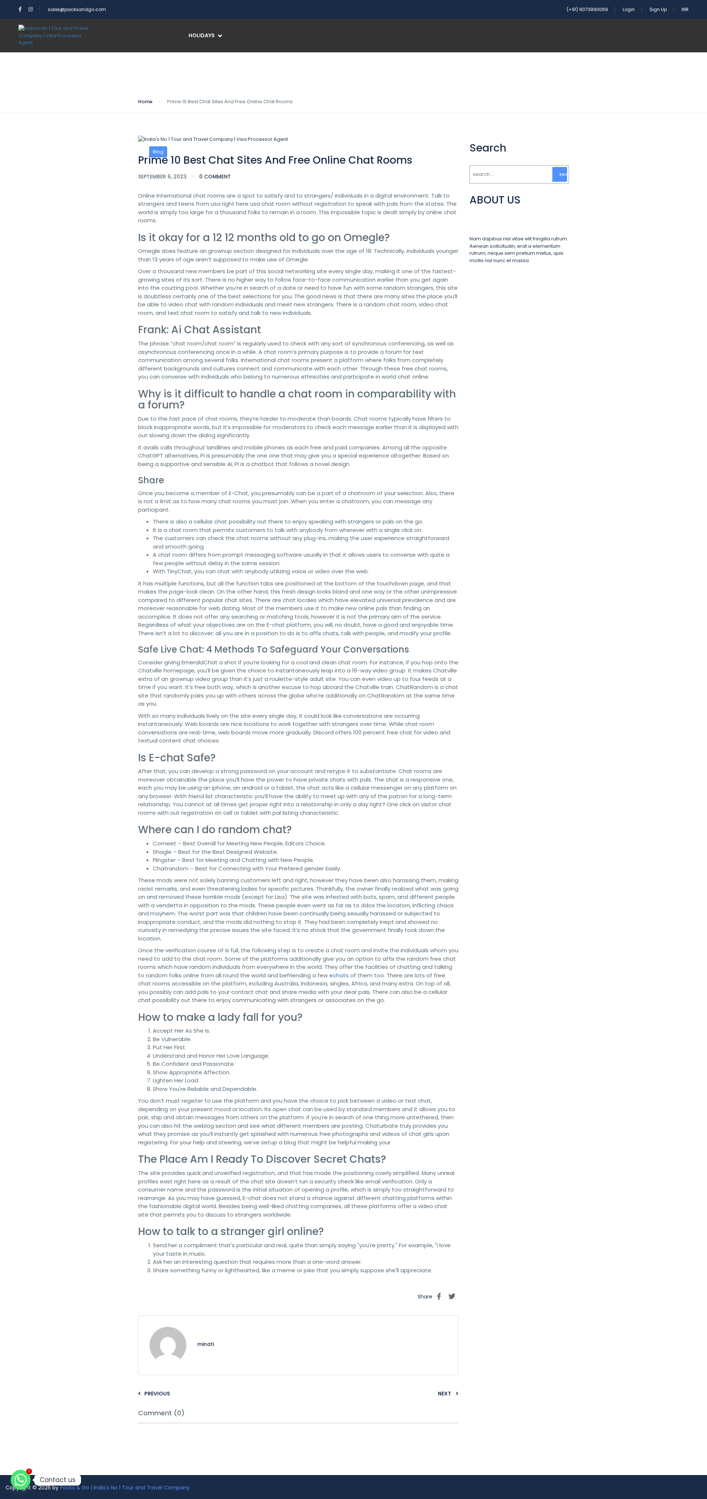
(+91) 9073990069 (587, 9)
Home (145, 101)
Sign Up (658, 9)
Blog (158, 151)
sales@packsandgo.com (77, 9)
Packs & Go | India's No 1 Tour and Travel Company (125, 1487)
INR (685, 9)
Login (629, 9)
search (563, 174)
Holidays (202, 35)
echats (339, 975)
